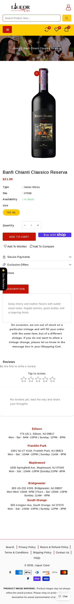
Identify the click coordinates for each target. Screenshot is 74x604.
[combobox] (32, 18)
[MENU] (5, 9)
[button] (5, 9)
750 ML (11, 212)
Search (10, 547)
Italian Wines (32, 187)
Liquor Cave (42, 565)
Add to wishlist (17, 246)
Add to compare (43, 246)
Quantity (8, 225)
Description (15, 289)
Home (16, 48)
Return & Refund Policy (54, 547)
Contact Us (62, 552)
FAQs (37, 557)
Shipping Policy (42, 552)
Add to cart (19, 236)
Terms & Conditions (16, 552)
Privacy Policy (27, 547)
